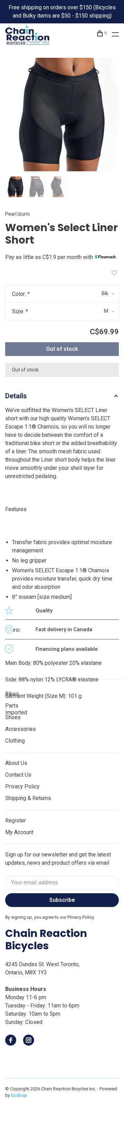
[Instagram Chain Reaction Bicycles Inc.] (28, 1040)
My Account (19, 832)
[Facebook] (10, 1040)
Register (15, 820)
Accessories (20, 729)
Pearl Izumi (17, 214)
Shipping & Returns (28, 798)
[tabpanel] (62, 114)
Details (16, 396)
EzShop (19, 1095)
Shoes (13, 717)
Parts (11, 705)
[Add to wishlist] (114, 273)
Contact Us (18, 774)
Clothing (15, 740)
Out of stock (62, 349)
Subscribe (62, 900)
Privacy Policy (22, 786)
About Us (16, 763)
